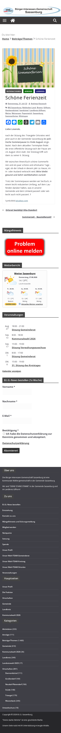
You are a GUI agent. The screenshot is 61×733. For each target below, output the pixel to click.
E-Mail (7, 415)
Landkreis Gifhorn (37, 110)
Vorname (8, 386)
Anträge (5, 634)
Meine (8, 113)
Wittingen (23, 116)
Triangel (8, 695)
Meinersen (16, 113)
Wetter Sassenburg (24, 273)
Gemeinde (28, 91)
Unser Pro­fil (7, 550)
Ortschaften (7, 669)
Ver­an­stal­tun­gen (9, 572)
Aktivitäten (7, 629)
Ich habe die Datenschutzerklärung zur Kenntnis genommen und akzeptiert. (27, 435)
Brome (40, 107)
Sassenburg (38, 113)
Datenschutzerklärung (15, 443)
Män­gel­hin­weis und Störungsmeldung (18, 521)
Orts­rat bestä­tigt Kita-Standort (21, 210)
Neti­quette (7, 533)
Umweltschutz (8, 707)
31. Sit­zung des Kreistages (26, 365)
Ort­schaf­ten (7, 598)
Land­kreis (6, 609)
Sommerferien (11, 116)
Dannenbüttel (11, 673)
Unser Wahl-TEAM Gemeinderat (15, 555)
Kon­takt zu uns (9, 516)
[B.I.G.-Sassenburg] (30, 7)
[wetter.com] (11, 305)
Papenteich (27, 113)
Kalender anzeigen (11, 371)
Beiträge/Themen (14, 91)
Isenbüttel (24, 110)
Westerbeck (10, 701)
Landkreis (40, 91)
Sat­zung (5, 538)
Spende (5, 544)
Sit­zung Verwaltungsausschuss (29, 347)
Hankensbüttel (12, 110)
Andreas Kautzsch (38, 103)
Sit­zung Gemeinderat (24, 329)
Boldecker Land (29, 107)
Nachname (9, 401)
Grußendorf (10, 678)
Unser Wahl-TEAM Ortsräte (13, 567)
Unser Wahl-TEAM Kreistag (13, 561)
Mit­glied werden (9, 527)
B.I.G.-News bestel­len (11, 504)
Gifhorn (47, 107)
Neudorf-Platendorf (13, 684)
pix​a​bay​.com (22, 200)
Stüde (7, 690)
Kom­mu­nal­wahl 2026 (24, 338)
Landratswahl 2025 (10, 663)
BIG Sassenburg (14, 107)
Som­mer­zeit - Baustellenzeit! (37, 217)
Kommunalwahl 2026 (11, 652)
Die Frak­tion (7, 592)
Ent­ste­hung (7, 510)
